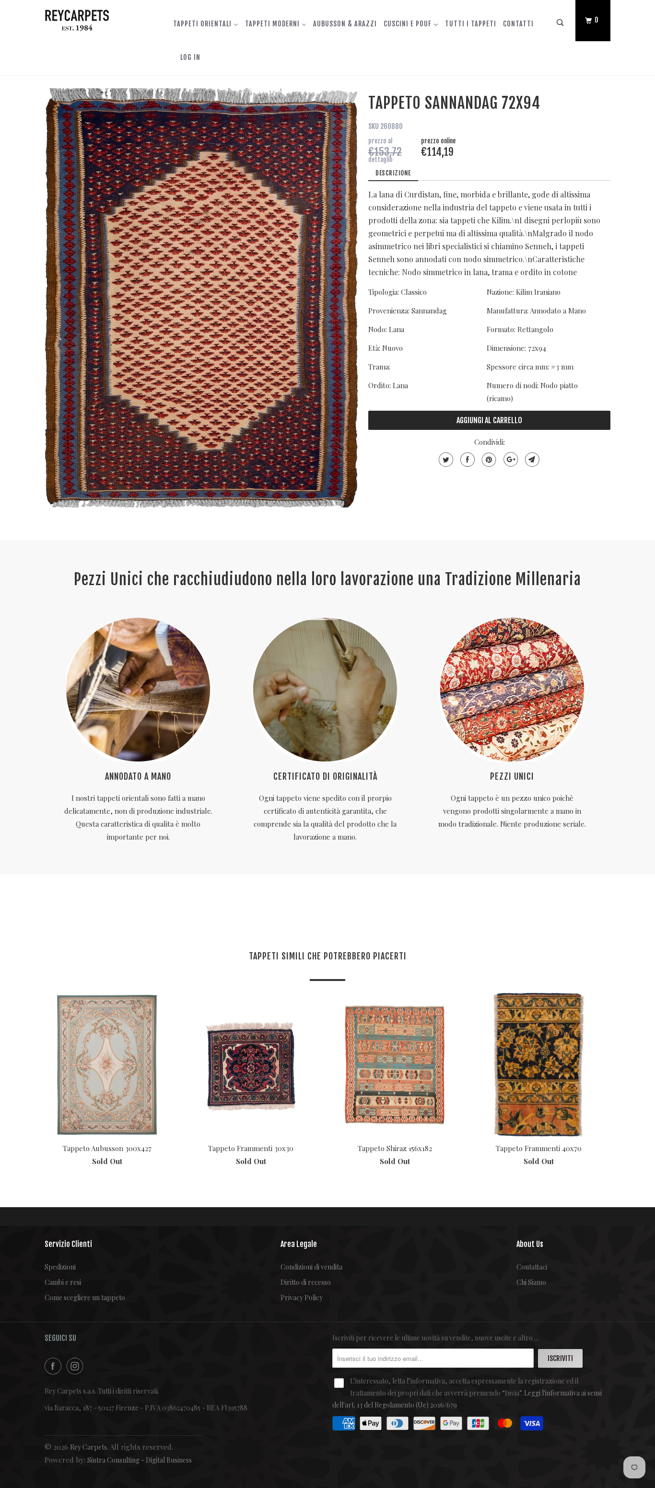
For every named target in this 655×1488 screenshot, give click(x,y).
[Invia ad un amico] (531, 459)
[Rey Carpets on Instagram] (77, 1366)
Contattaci (531, 1266)
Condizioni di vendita (311, 1266)
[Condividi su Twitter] (444, 459)
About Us (529, 1244)
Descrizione (393, 173)
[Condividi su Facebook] (466, 459)
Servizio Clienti (68, 1244)
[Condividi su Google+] (509, 459)
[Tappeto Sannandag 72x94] (202, 298)
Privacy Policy (302, 1297)
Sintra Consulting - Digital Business (139, 1460)
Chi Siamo (531, 1282)
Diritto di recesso (306, 1282)
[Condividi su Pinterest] (488, 459)
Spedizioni (60, 1266)
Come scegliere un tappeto (85, 1297)
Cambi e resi (63, 1282)
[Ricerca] (560, 24)
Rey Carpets (88, 1447)
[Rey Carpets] (94, 18)
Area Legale (299, 1244)
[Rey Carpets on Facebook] (55, 1366)
